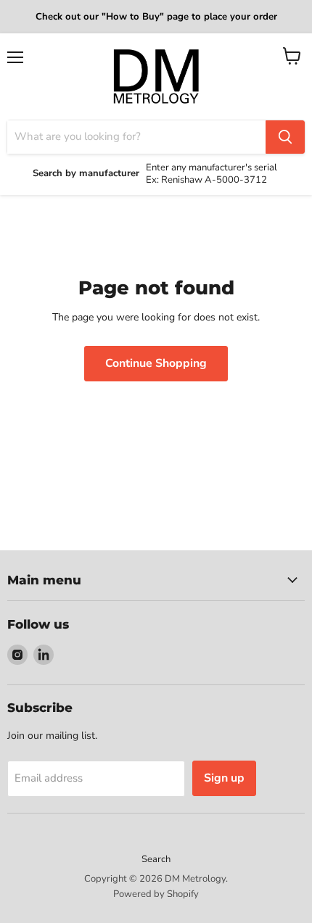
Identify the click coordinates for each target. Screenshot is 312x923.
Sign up (224, 778)
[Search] (285, 137)
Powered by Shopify (156, 894)
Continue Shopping (156, 363)
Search (156, 859)
